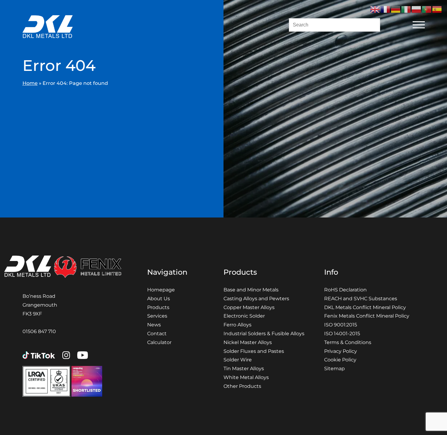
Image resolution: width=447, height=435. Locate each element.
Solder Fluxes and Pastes (254, 351)
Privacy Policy (340, 351)
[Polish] (416, 9)
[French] (385, 9)
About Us (158, 298)
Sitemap (334, 368)
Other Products (242, 386)
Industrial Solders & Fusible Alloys (264, 333)
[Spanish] (437, 9)
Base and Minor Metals (251, 290)
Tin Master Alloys (244, 368)
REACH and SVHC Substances (360, 298)
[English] (375, 9)
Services (157, 316)
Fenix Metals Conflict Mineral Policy (366, 316)
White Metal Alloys (246, 377)
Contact (157, 333)
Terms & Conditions (347, 342)
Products (158, 307)
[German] (396, 9)
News (154, 325)
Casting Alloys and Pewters (256, 298)
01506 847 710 (39, 331)
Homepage (161, 290)
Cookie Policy (340, 360)
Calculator (159, 342)
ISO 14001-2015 (342, 333)
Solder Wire (238, 360)
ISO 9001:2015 (340, 325)
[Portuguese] (427, 9)
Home (30, 83)
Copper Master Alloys (249, 307)
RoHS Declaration (345, 290)
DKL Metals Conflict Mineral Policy (365, 307)
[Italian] (406, 9)
